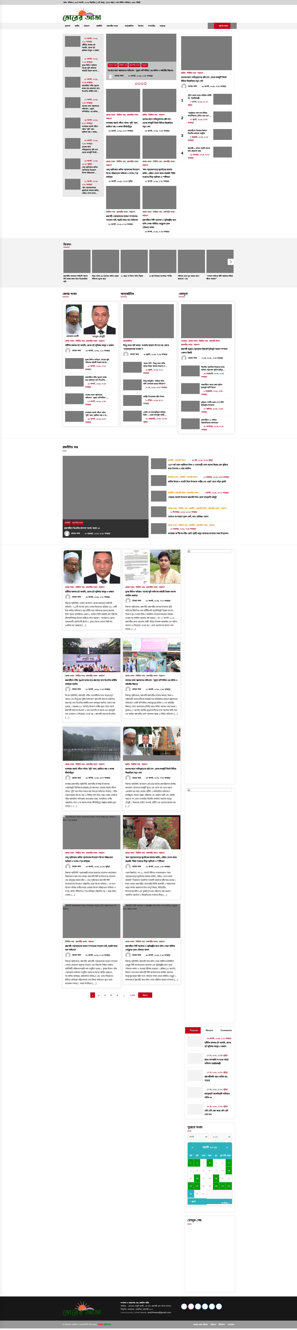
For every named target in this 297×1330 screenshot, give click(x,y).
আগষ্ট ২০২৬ (210, 1147)
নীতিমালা (222, 1324)
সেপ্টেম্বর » (225, 1203)
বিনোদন (140, 26)
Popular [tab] (194, 1030)
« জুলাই (193, 1201)
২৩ (197, 1186)
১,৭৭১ (132, 995)
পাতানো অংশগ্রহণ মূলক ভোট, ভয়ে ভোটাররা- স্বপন (188, 516)
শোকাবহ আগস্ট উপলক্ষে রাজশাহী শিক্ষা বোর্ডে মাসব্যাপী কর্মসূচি (192, 497)
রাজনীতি (99, 26)
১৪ (229, 1170)
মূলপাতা (67, 26)
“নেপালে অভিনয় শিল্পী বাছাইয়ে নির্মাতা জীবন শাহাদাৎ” (220, 277)
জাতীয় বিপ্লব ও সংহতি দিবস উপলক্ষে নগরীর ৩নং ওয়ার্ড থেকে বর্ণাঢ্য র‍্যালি (197, 481)
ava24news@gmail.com (159, 1312)
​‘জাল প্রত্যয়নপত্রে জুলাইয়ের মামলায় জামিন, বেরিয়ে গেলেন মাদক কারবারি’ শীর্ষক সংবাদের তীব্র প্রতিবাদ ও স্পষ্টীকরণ (90, 190)
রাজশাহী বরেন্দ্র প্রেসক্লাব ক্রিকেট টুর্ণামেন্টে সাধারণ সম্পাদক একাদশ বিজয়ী (204, 351)
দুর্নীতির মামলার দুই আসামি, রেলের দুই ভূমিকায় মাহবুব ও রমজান (90, 47)
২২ (191, 1186)
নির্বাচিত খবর (123, 65)
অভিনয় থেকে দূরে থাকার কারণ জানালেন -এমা (188, 277)
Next (231, 262)
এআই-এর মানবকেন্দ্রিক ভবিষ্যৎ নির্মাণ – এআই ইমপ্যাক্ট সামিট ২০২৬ (154, 413)
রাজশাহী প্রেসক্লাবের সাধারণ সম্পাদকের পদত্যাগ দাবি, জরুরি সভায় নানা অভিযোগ (122, 218)
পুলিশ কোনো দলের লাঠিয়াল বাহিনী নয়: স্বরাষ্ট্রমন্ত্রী (199, 96)
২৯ (191, 1193)
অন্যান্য (162, 26)
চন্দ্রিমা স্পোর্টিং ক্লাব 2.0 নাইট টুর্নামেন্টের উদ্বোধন (212, 403)
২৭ (222, 1186)
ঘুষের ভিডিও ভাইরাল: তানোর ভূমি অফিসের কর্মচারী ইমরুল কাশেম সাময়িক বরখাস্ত (89, 68)
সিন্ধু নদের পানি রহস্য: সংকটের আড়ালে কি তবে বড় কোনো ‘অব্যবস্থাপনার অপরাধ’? (146, 347)
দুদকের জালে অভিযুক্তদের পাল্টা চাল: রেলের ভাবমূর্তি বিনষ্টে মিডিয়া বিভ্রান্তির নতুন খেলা (90, 149)
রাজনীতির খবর (70, 447)
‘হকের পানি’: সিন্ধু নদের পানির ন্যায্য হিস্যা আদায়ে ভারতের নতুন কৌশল (155, 364)
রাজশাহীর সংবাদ (112, 26)
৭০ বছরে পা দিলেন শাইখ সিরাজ (132, 276)
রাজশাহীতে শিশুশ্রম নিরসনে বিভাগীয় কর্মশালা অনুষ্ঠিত (197, 131)
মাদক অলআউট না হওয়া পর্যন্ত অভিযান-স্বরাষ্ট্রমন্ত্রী (216, 1061)
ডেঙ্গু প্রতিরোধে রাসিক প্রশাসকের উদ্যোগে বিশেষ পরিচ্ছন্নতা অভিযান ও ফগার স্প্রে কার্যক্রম (90, 170)
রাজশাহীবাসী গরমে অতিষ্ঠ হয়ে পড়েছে (215, 1078)
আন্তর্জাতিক (129, 26)
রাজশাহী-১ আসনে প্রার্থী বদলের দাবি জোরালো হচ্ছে (199, 149)
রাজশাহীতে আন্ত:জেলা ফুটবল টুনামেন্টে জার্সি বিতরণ (211, 386)
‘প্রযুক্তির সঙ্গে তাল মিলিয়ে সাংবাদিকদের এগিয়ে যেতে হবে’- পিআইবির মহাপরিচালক (199, 114)
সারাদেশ (86, 26)
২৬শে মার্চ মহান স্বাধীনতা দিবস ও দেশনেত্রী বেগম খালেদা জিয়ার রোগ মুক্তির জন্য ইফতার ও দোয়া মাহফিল (198, 466)
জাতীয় (77, 26)
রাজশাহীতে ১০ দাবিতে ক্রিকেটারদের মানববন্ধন (209, 421)
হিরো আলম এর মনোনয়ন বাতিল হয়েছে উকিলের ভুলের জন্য (105, 277)
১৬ (197, 1178)
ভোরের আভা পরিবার (200, 1324)
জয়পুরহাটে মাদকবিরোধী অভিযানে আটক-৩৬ (217, 1095)
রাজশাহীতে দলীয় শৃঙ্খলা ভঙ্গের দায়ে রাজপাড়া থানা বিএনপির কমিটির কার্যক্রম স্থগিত (91, 88)
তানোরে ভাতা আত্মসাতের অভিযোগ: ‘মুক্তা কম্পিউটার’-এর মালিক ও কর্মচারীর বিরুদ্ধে (90, 109)
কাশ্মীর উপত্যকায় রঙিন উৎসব (153, 396)
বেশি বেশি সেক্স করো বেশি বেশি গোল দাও (216, 1112)
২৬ (216, 1186)
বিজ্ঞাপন (213, 1324)
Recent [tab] (209, 1030)
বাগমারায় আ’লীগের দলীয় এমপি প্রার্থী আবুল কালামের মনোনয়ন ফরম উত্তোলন (198, 533)
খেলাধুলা (183, 294)
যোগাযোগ (231, 1324)
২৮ (229, 1186)
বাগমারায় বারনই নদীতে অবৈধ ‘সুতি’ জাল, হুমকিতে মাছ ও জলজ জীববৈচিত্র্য (90, 129)
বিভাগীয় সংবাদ (173, 477)
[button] (211, 26)
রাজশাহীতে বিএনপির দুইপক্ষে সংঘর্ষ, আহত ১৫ (82, 528)
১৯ (216, 1178)
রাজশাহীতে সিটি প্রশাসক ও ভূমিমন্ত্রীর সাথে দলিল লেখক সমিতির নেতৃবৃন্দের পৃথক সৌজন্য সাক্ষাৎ (159, 224)
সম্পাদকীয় (151, 26)
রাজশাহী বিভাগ (214, 341)
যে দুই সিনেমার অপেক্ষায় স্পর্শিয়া (160, 276)
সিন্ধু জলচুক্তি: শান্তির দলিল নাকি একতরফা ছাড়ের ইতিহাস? (154, 382)
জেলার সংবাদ (112, 65)
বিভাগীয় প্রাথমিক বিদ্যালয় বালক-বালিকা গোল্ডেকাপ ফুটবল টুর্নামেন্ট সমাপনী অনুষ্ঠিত (213, 368)
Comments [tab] (226, 1030)
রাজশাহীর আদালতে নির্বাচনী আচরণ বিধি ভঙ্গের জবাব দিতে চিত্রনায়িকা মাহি (75, 279)
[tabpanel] (141, 57)
